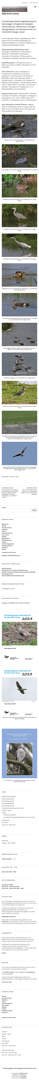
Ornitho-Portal (8, 972)
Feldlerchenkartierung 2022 (9, 796)
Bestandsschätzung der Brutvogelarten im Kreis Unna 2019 (19, 817)
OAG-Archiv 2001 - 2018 (9, 872)
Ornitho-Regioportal (8, 544)
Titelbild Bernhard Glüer (8, 1050)
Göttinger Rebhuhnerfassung (10, 555)
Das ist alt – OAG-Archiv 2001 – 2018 (11, 1055)
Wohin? (4, 549)
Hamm (4, 531)
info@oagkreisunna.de (9, 916)
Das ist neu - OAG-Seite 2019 (10, 886)
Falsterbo (4, 529)
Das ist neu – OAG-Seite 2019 (9, 1052)
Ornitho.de (5, 921)
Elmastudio (23, 1078)
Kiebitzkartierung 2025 (8, 803)
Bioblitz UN (5, 524)
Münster (4, 536)
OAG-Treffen (5, 822)
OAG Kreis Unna (10, 13)
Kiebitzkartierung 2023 (8, 801)
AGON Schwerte (6, 568)
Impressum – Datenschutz (9, 825)
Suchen (4, 507)
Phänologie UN (5, 820)
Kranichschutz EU (7, 533)
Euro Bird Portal (6, 527)
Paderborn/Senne (7, 545)
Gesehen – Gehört (6, 810)
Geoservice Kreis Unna (9, 552)
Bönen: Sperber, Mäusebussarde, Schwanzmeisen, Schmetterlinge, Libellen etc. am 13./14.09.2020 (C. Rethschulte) (29, 491)
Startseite (25, 2)
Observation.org (7, 540)
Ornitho (4, 542)
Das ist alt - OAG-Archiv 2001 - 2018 (12, 888)
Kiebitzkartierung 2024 (10, 815)
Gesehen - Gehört (14, 476)
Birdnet (4, 526)
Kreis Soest (5, 535)
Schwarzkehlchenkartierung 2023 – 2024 (12, 808)
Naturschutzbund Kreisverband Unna (13, 575)
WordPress (24, 1076)
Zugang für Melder (7, 885)
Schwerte (5, 547)
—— (2, 1048)
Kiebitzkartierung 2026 (8, 805)
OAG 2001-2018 (34, 2)
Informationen (31, 972)
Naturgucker (6, 538)
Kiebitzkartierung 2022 (8, 799)
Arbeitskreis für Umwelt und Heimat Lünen (14, 570)
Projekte (4, 812)
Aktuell (3, 840)
